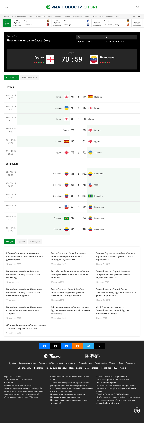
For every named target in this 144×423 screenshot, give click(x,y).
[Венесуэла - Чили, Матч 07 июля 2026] (102, 62)
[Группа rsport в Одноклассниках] (77, 346)
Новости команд (29, 77)
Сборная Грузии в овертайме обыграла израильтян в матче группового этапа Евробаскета (115, 256)
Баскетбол (12, 36)
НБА (118, 16)
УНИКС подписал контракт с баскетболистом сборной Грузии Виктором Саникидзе (112, 310)
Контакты (106, 368)
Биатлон (43, 363)
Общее (9, 241)
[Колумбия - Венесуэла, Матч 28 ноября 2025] (109, 62)
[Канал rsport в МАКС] (44, 346)
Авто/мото (71, 363)
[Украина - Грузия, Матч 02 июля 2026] (41, 62)
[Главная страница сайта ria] (62, 7)
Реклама (38, 368)
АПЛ (50, 16)
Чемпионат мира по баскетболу (28, 40)
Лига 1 (87, 16)
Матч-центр (7, 23)
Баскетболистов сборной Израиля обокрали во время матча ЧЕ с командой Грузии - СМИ (68, 256)
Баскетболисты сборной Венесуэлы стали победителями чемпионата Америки (24, 310)
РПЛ (30, 16)
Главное (6, 16)
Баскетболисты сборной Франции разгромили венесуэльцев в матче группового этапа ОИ (113, 274)
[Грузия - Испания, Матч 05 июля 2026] (43, 62)
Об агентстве (91, 368)
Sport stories (101, 363)
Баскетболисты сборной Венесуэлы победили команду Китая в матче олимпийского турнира (24, 292)
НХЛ (101, 16)
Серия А (67, 16)
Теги (121, 363)
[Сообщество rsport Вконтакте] (66, 346)
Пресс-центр (75, 368)
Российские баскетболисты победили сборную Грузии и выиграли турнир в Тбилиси (70, 274)
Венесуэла (107, 57)
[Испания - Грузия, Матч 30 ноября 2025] (36, 62)
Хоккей (60, 363)
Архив (123, 368)
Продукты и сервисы (56, 368)
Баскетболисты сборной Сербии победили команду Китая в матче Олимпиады (23, 274)
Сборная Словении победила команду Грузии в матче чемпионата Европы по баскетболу (70, 310)
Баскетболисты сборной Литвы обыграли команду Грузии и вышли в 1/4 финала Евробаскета (116, 292)
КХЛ (95, 16)
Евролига (109, 16)
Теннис (112, 363)
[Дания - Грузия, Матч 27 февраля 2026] (38, 62)
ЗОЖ (51, 363)
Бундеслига (77, 16)
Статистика (11, 77)
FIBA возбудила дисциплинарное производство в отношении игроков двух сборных (24, 256)
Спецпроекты (24, 368)
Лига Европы (40, 16)
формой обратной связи (107, 403)
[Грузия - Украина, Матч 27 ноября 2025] (34, 62)
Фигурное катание (27, 363)
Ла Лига (57, 16)
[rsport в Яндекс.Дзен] (55, 346)
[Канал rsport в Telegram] (88, 346)
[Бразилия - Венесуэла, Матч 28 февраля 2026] (107, 62)
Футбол (12, 363)
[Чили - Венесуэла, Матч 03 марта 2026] (105, 62)
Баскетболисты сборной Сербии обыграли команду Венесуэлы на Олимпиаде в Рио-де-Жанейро (67, 292)
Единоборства (85, 363)
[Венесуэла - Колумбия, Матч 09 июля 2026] (100, 62)
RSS (115, 368)
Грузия (39, 57)
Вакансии (8, 382)
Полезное (130, 363)
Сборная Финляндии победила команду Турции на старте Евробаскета (26, 327)
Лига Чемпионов (19, 16)
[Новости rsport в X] (99, 346)
